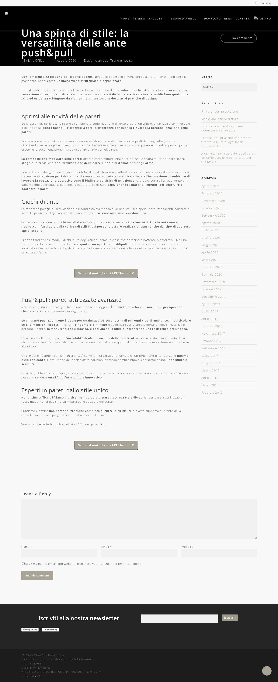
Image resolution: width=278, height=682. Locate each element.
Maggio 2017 (210, 370)
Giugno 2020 (210, 237)
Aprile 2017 (209, 378)
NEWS (228, 18)
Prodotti (156, 18)
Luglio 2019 (209, 311)
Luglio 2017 (209, 355)
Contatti (243, 18)
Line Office (36, 60)
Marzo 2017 (210, 385)
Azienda (139, 18)
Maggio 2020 (210, 245)
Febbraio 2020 (212, 267)
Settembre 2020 (213, 215)
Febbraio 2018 (212, 326)
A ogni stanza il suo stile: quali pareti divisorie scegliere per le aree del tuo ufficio (228, 157)
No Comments (242, 38)
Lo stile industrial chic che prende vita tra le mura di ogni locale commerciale (226, 142)
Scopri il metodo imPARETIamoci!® (106, 273)
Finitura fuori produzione (219, 111)
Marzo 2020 (210, 260)
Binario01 (36, 676)
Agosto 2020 (210, 223)
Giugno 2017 (210, 363)
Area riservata (263, 3)
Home (125, 18)
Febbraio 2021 (212, 193)
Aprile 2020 (209, 252)
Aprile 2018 (209, 319)
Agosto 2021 (210, 186)
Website (187, 546)
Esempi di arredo (183, 18)
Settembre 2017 (213, 348)
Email (106, 546)
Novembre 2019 (213, 282)
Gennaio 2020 (211, 274)
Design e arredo (96, 60)
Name (27, 546)
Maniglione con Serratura (219, 119)
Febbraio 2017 (212, 392)
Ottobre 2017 (211, 341)
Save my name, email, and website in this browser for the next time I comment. (83, 563)
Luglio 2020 (209, 230)
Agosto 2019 (210, 304)
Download (212, 18)
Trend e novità (121, 60)
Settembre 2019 (213, 296)
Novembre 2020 (213, 201)
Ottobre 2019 (211, 289)
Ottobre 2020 (211, 208)
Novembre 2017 (213, 333)
